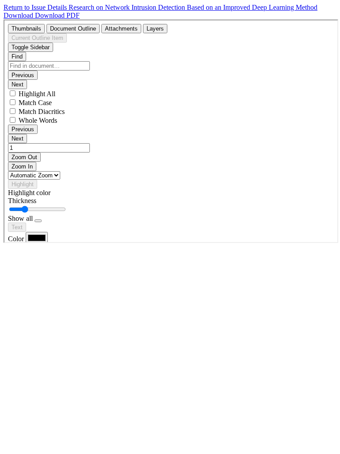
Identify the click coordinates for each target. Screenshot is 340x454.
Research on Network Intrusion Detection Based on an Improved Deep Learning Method (193, 7)
